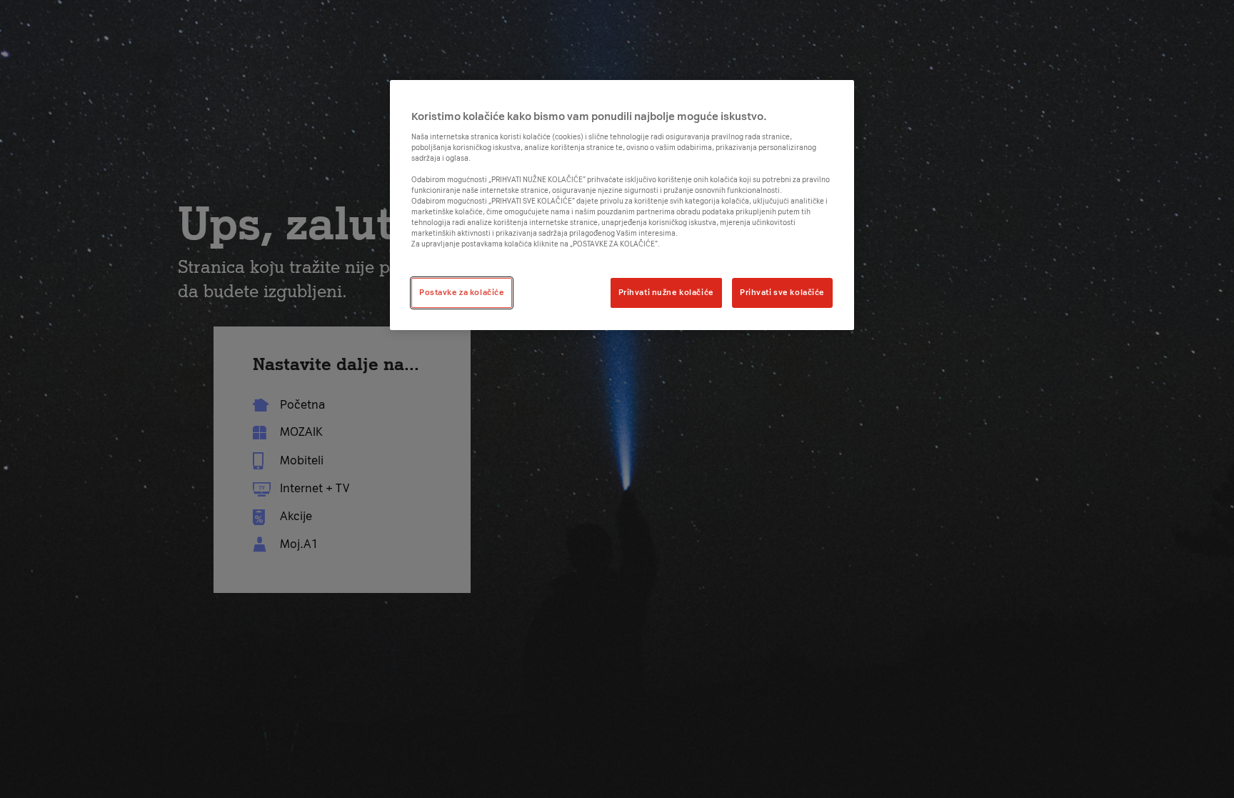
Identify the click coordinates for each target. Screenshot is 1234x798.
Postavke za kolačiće (461, 292)
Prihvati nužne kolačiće (666, 292)
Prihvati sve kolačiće (782, 292)
